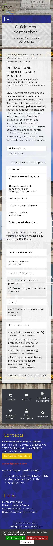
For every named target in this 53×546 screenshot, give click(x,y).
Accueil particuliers (17, 54)
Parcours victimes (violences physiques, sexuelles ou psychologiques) (25, 360)
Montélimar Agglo (12, 502)
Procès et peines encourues (18, 214)
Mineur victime (15, 58)
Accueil (19, 38)
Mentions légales (24, 523)
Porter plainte (17, 198)
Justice (35, 54)
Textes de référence (19, 252)
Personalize (27, 542)
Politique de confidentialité (25, 526)
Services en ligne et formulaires (19, 262)
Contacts (13, 435)
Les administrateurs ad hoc (27, 332)
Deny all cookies (38, 538)
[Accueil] (8, 8)
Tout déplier (38, 162)
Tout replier (20, 162)
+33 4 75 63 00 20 (12, 451)
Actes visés (15, 169)
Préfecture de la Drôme (15, 505)
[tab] (26, 148)
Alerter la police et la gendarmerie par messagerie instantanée (22, 189)
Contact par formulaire (17, 456)
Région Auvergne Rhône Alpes (19, 512)
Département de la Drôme (17, 508)
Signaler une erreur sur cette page (27, 375)
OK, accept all (16, 538)
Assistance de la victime (22, 205)
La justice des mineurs (24, 350)
